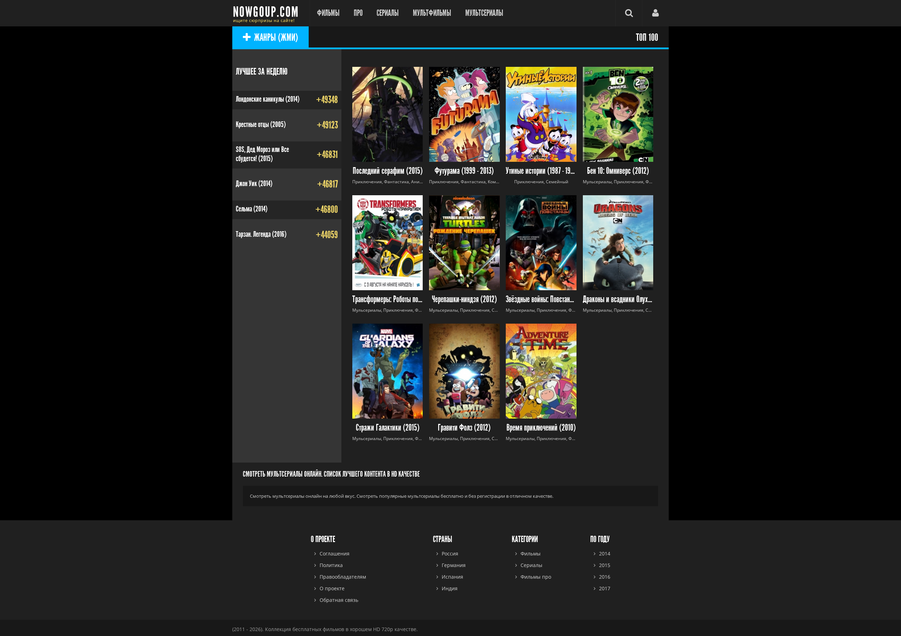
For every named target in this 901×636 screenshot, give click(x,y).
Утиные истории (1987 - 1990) (541, 171)
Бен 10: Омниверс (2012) (618, 171)
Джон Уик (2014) (254, 183)
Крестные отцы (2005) (261, 124)
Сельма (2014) (251, 209)
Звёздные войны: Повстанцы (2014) (541, 299)
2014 (604, 553)
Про (358, 13)
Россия (450, 553)
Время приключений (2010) (541, 428)
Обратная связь (339, 600)
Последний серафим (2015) (388, 171)
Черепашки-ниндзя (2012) (464, 299)
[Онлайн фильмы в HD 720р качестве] (267, 13)
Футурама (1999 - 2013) (464, 171)
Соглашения (334, 553)
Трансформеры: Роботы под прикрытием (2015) (387, 299)
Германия (454, 565)
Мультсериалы (484, 13)
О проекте (332, 588)
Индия (450, 588)
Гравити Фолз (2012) (464, 428)
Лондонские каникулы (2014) (268, 99)
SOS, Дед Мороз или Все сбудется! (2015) (262, 154)
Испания (452, 576)
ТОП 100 (647, 38)
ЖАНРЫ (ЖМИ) (276, 38)
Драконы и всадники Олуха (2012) (618, 299)
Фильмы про (536, 576)
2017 (604, 588)
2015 (604, 565)
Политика (331, 565)
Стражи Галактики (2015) (388, 428)
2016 (604, 576)
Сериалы (388, 13)
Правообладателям (343, 576)
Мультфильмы (432, 13)
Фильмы (328, 13)
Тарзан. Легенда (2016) (261, 234)
